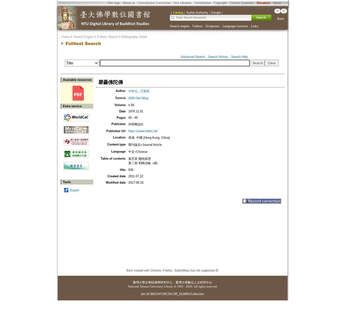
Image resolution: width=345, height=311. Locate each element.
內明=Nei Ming (138, 98)
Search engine (179, 26)
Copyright (220, 3)
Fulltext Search (107, 37)
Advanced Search (193, 57)
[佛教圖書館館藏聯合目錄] (76, 151)
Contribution (203, 3)
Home (277, 3)
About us (129, 3)
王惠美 (145, 91)
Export (74, 190)
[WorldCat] (76, 117)
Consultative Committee (154, 3)
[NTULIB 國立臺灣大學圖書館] (76, 140)
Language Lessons (235, 26)
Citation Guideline (242, 3)
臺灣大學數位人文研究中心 (194, 282)
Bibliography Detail (134, 37)
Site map (113, 3)
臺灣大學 (139, 282)
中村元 (133, 91)
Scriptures (212, 26)
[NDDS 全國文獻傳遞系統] (76, 168)
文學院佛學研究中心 (158, 282)
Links (254, 26)
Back (280, 18)
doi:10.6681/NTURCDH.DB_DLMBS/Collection (172, 294)
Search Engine (83, 37)
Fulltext (197, 26)
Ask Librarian (183, 3)
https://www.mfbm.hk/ (143, 131)
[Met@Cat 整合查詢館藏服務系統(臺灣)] (76, 128)
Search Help (239, 57)
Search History (218, 57)
